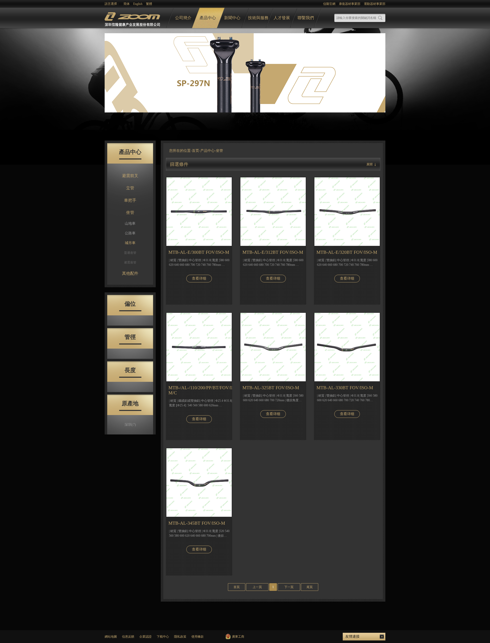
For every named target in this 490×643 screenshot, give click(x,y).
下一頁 (288, 587)
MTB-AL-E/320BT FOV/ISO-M (346, 252)
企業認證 (145, 636)
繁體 (149, 4)
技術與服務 (258, 18)
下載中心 (163, 636)
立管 (130, 188)
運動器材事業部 (374, 4)
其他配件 (130, 273)
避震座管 (130, 262)
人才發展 (282, 18)
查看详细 (199, 278)
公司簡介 (183, 18)
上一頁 (257, 587)
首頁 (237, 587)
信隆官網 (329, 4)
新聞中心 (232, 18)
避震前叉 (130, 176)
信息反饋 (128, 636)
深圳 (130, 425)
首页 (195, 151)
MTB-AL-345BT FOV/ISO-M (196, 523)
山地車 (130, 223)
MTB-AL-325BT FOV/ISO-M (270, 387)
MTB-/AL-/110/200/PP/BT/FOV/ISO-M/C (200, 390)
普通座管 (130, 253)
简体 (127, 4)
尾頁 (310, 587)
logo (133, 18)
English (137, 4)
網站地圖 (111, 636)
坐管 (130, 212)
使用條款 (197, 636)
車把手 (130, 200)
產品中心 (208, 18)
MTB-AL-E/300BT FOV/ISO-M (198, 252)
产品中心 (207, 151)
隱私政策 (180, 636)
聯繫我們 (306, 18)
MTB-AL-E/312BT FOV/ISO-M (272, 252)
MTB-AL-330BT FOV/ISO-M (344, 387)
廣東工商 (238, 636)
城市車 (130, 243)
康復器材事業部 (349, 4)
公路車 (130, 233)
